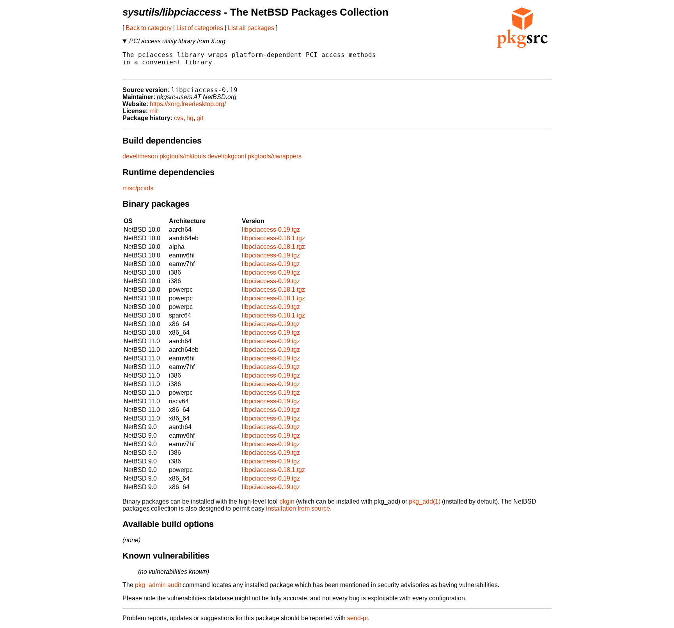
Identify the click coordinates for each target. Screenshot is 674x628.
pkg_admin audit (158, 585)
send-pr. (358, 618)
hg (189, 118)
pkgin (286, 501)
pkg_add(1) (424, 501)
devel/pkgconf (227, 156)
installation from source (298, 508)
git (200, 118)
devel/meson (140, 156)
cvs (178, 118)
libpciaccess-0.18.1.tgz (273, 238)
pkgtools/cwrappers (275, 156)
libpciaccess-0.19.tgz (271, 229)
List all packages (251, 28)
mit (153, 111)
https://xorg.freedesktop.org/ (188, 104)
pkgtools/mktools (183, 156)
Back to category (149, 28)
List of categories (199, 28)
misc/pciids (137, 188)
